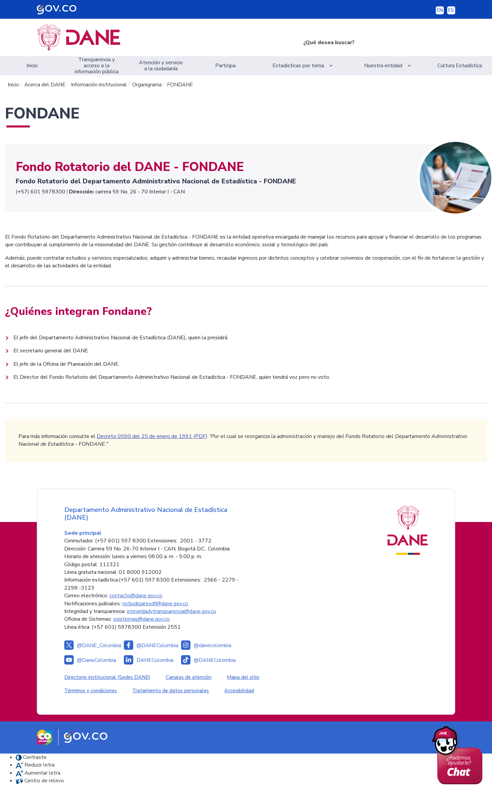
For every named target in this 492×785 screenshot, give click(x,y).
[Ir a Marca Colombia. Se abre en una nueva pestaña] (45, 736)
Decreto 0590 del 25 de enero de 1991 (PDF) (152, 436)
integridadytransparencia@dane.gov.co (171, 611)
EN (440, 10)
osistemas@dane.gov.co (141, 619)
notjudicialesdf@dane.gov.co (155, 603)
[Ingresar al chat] (459, 753)
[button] (303, 66)
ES (451, 10)
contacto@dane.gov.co (135, 595)
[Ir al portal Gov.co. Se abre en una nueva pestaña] (85, 736)
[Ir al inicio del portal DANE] (156, 37)
